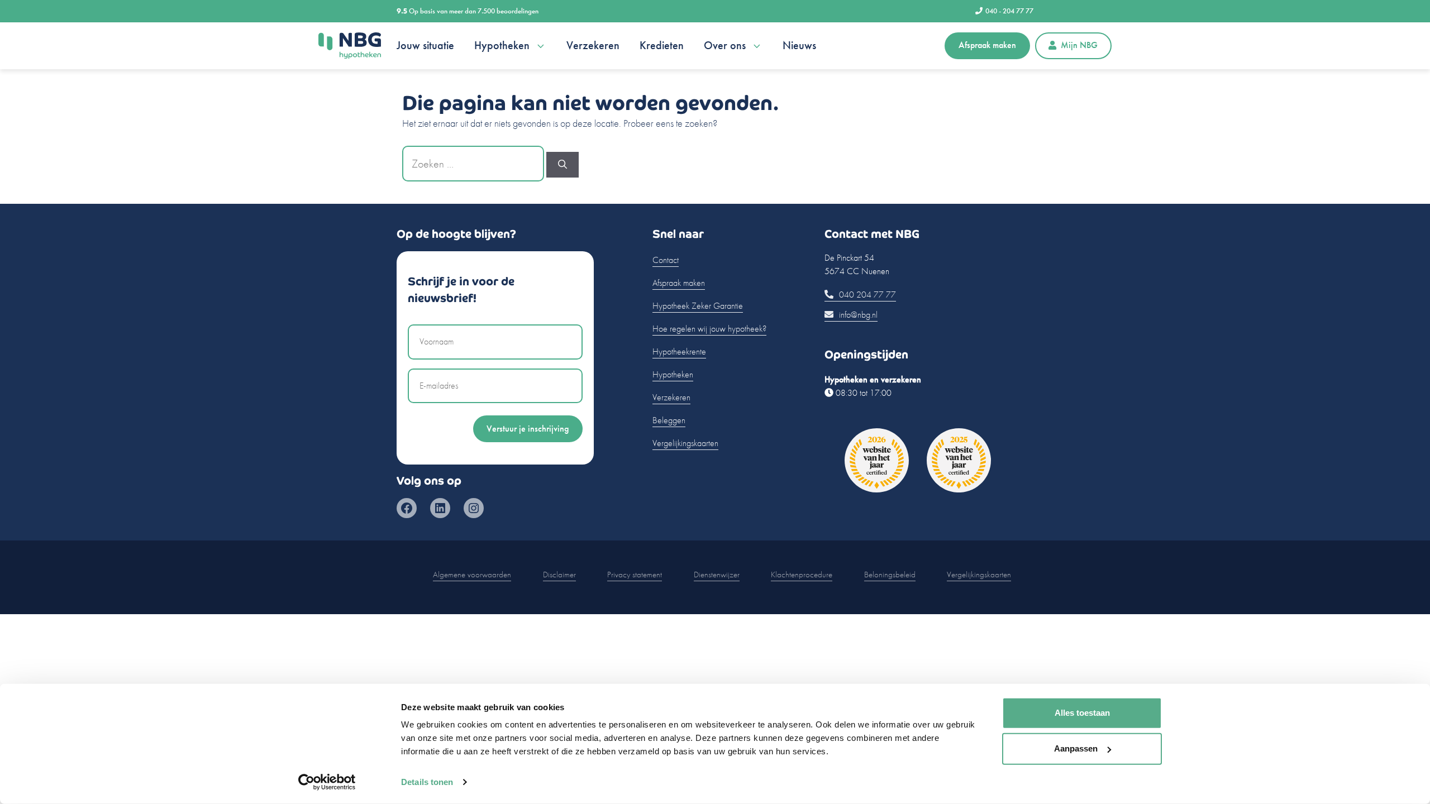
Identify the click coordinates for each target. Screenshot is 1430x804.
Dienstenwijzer (717, 574)
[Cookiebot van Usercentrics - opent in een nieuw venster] (327, 782)
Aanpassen (1076, 748)
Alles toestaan (1082, 712)
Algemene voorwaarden (472, 574)
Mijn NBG (1079, 45)
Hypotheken (502, 45)
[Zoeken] (562, 165)
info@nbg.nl (857, 314)
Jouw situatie (425, 45)
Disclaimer (559, 574)
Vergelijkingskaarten (685, 443)
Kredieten (662, 45)
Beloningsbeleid (890, 574)
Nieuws (799, 45)
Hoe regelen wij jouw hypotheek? (709, 328)
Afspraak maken (987, 45)
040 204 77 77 (866, 294)
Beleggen (668, 420)
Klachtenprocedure (801, 574)
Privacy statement (634, 574)
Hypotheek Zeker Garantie (697, 306)
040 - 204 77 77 (1009, 11)
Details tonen (427, 782)
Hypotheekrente (679, 351)
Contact (665, 260)
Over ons (725, 45)
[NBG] (349, 46)
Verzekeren (592, 45)
